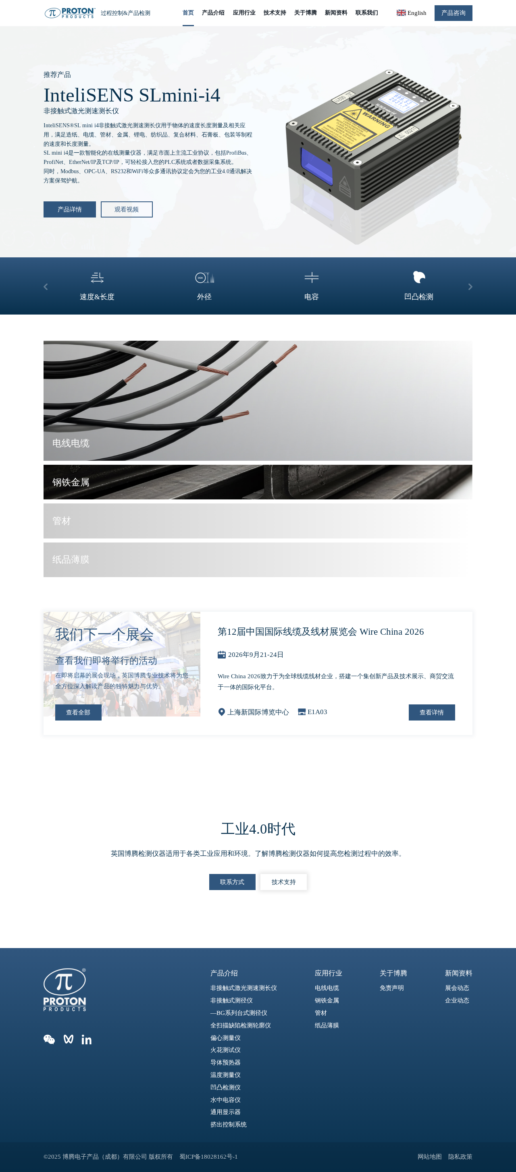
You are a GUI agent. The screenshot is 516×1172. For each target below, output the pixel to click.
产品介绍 (213, 13)
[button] (46, 286)
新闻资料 (336, 13)
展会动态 (457, 987)
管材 (321, 1012)
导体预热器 (225, 1062)
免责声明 (392, 987)
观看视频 (126, 209)
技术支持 (274, 13)
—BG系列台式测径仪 (239, 1012)
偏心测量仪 (225, 1037)
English (416, 12)
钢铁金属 (327, 1000)
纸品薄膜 (327, 1025)
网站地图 (430, 1156)
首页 (188, 13)
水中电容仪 (225, 1099)
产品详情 (70, 209)
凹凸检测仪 (225, 1087)
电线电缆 (327, 987)
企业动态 (457, 1000)
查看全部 (78, 712)
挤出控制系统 (228, 1124)
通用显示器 (225, 1111)
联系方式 (232, 881)
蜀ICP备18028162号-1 (209, 1156)
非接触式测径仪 (231, 1000)
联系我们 (366, 13)
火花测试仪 (225, 1049)
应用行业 (244, 13)
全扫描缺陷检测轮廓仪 (240, 1025)
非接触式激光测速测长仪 (243, 987)
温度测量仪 (225, 1074)
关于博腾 (305, 13)
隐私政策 (460, 1156)
